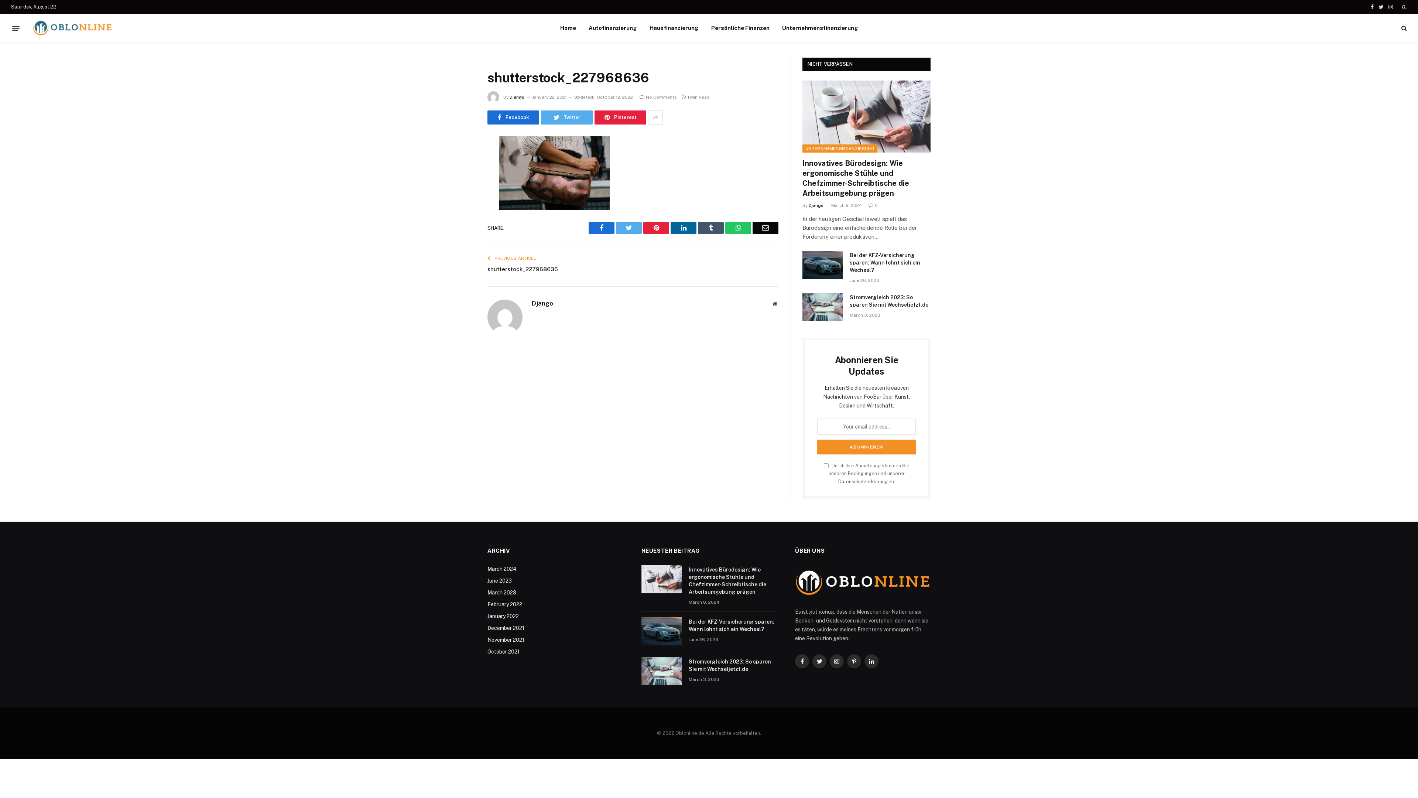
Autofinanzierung (613, 28)
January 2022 (503, 616)
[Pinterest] (461, 217)
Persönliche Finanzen (740, 28)
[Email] (461, 236)
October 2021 (503, 652)
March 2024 (502, 569)
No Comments (661, 97)
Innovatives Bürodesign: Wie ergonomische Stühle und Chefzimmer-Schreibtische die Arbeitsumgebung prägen (855, 178)
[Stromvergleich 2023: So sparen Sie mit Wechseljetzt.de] (822, 307)
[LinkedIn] (461, 198)
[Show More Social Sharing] (655, 117)
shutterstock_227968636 (522, 269)
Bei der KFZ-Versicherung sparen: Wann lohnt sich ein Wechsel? (885, 262)
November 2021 (505, 640)
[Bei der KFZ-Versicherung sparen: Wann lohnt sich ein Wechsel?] (822, 265)
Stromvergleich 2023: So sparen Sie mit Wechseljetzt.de (889, 301)
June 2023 (499, 581)
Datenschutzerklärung (863, 481)
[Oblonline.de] (72, 28)
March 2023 (501, 593)
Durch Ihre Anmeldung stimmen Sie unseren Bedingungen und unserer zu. (869, 473)
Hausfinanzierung (674, 28)
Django (517, 97)
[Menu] (16, 28)
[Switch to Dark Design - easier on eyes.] (1403, 7)
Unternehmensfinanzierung (820, 28)
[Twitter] (461, 180)
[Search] (1403, 28)
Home (568, 28)
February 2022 (504, 604)
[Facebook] (461, 161)
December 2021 (505, 628)
